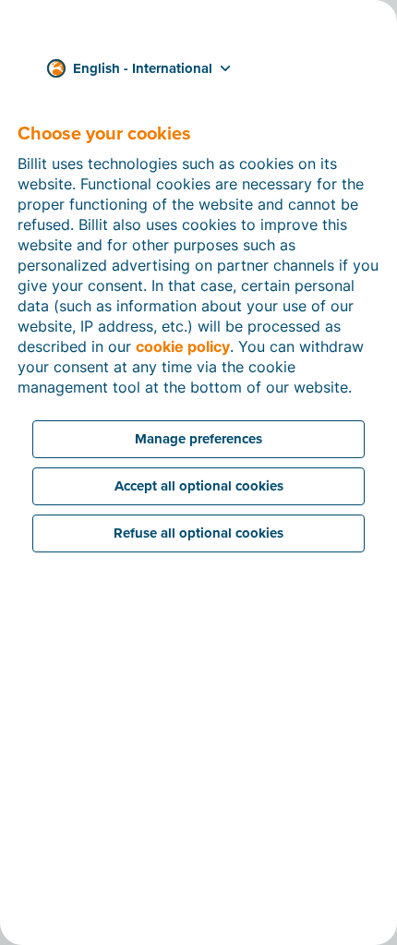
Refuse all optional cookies (198, 533)
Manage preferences (198, 439)
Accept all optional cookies (198, 486)
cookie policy (183, 346)
